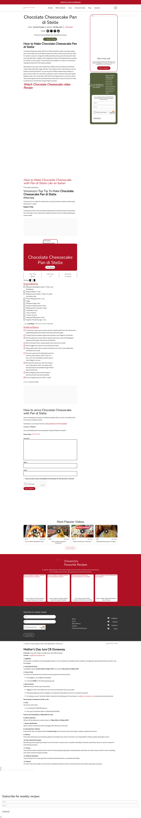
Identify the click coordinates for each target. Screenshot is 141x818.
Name (26, 462)
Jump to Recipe (51, 39)
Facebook (114, 625)
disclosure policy (61, 35)
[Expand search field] (116, 8)
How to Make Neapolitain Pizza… (34, 541)
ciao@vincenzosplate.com (37, 655)
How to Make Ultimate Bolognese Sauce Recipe (106, 599)
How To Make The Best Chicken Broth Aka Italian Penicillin (58, 599)
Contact (74, 626)
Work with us (76, 623)
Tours (73, 621)
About (74, 619)
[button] (35, 531)
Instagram (114, 618)
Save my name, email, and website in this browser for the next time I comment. (49, 478)
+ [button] (34, 280)
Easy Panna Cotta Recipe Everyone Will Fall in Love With (82, 599)
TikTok (116, 629)
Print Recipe (50, 267)
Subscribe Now (97, 118)
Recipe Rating (27, 434)
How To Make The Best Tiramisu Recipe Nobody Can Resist (34, 599)
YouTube (115, 622)
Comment (27, 438)
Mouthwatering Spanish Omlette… (106, 541)
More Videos (70, 548)
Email (26, 470)
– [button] (30, 280)
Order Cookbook (104, 68)
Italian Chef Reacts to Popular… (82, 541)
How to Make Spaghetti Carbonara (58, 542)
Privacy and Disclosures (79, 628)
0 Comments (69, 27)
